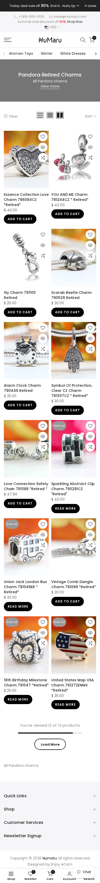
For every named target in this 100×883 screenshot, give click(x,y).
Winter (47, 56)
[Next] (95, 57)
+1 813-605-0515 (31, 20)
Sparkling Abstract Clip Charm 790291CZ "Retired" (73, 492)
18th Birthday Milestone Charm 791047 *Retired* (26, 686)
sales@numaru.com (70, 20)
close (91, 7)
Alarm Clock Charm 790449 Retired (22, 391)
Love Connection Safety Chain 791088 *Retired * (26, 489)
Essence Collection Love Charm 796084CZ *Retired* (26, 202)
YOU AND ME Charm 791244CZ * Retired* (69, 200)
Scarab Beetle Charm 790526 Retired (71, 298)
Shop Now (75, 25)
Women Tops (21, 56)
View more (50, 89)
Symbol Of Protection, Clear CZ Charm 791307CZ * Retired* (71, 394)
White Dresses (73, 56)
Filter (13, 119)
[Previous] (4, 57)
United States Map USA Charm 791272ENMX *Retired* (72, 688)
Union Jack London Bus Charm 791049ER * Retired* (25, 590)
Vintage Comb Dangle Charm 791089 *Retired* (73, 588)
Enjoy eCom (61, 867)
